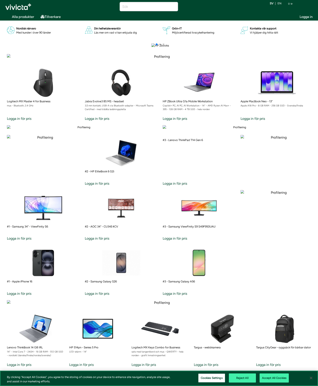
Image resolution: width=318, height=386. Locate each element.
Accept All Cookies (274, 378)
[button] (156, 44)
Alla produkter (23, 17)
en (279, 3)
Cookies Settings (212, 378)
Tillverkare (53, 17)
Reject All (242, 378)
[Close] (311, 378)
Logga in (306, 17)
